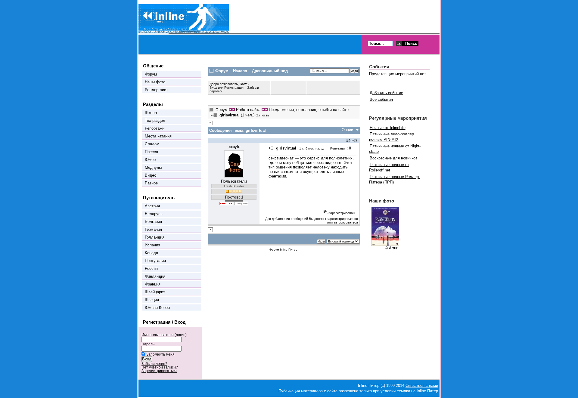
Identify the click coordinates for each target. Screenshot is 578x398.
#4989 (351, 140)
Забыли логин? (154, 364)
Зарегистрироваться (159, 371)
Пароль (147, 344)
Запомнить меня (160, 354)
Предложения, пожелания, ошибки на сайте (309, 109)
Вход (214, 87)
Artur (393, 248)
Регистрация (234, 87)
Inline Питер (288, 249)
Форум (222, 109)
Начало (240, 71)
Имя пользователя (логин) (164, 335)
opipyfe (234, 146)
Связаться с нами (422, 385)
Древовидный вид (270, 71)
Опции (347, 130)
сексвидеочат (281, 158)
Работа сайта (248, 109)
